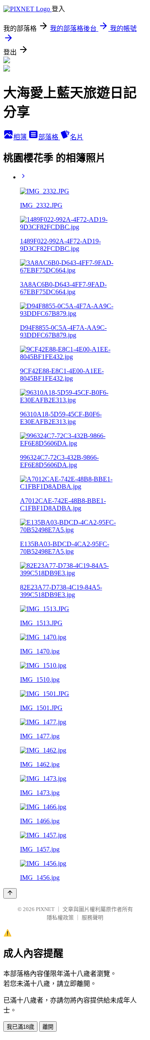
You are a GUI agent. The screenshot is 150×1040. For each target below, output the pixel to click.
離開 (47, 1027)
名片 (76, 137)
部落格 (49, 137)
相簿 (20, 137)
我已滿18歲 (20, 1027)
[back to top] (10, 893)
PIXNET (45, 909)
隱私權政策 (60, 917)
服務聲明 (92, 917)
